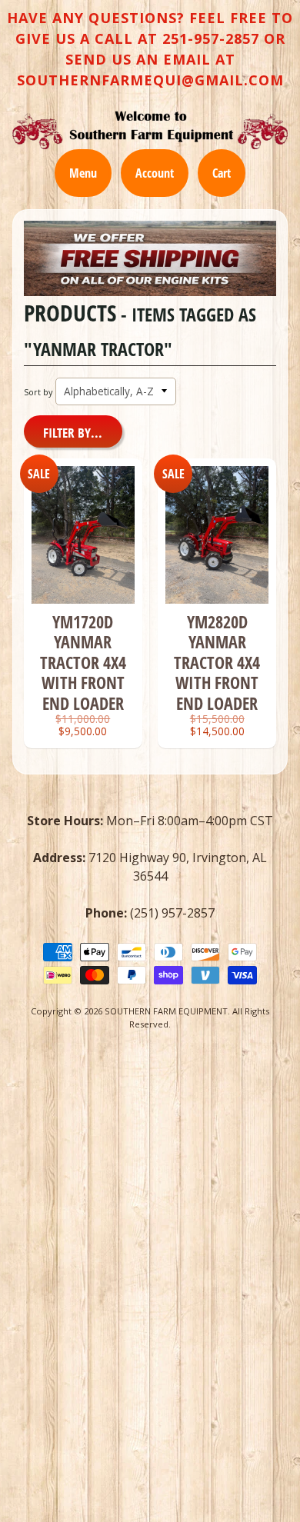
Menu (83, 173)
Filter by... (72, 432)
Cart (221, 173)
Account (154, 173)
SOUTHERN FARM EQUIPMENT (166, 1011)
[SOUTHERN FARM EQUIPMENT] (150, 130)
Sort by (38, 392)
